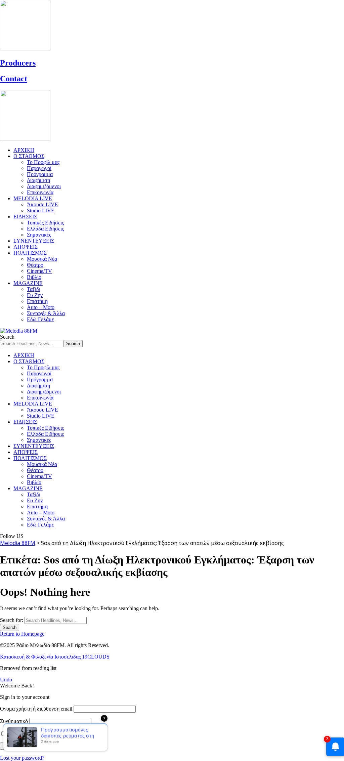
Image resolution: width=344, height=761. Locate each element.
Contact (13, 78)
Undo (6, 679)
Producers (18, 62)
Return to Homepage (22, 634)
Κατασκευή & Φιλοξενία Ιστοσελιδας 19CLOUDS (55, 657)
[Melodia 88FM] (18, 331)
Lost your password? (22, 758)
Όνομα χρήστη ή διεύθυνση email (36, 709)
